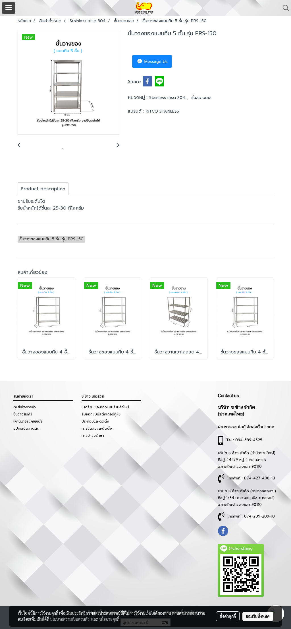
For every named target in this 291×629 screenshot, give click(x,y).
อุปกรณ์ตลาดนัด (26, 428)
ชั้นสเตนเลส (201, 98)
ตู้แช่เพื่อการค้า (24, 407)
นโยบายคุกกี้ (109, 619)
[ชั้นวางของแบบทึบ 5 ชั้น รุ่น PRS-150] (68, 82)
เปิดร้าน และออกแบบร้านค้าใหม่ (105, 407)
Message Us (155, 62)
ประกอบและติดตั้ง (95, 421)
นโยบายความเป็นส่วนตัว (70, 619)
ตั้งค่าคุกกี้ (228, 616)
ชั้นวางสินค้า (22, 414)
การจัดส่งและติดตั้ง (97, 428)
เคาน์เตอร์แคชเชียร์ (27, 421)
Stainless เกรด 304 (168, 98)
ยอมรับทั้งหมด (258, 616)
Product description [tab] (43, 188)
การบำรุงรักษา (93, 435)
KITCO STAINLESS (162, 111)
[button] (284, 8)
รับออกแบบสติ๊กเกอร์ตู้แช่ (101, 414)
